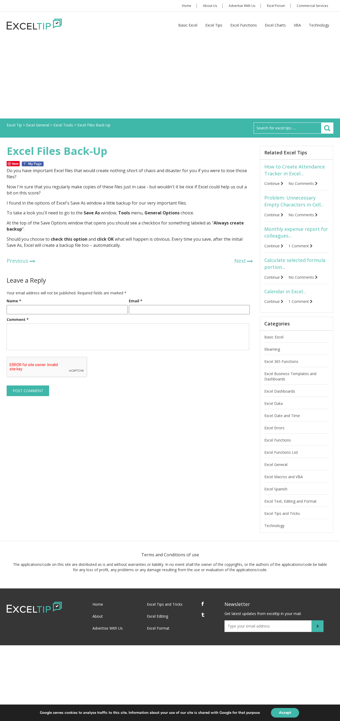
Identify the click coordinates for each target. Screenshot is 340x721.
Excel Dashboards (279, 391)
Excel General (275, 464)
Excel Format (158, 628)
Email (135, 300)
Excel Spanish (275, 488)
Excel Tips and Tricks (282, 513)
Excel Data (273, 403)
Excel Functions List (281, 452)
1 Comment (299, 245)
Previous (17, 260)
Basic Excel (187, 25)
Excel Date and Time (282, 415)
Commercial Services (312, 5)
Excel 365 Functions (281, 361)
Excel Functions (243, 25)
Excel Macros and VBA (283, 476)
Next (240, 260)
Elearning (272, 349)
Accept (285, 712)
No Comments (301, 183)
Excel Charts (275, 25)
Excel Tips (213, 25)
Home (186, 5)
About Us (210, 5)
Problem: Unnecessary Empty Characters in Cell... (294, 201)
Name (14, 300)
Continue (272, 183)
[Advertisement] (170, 78)
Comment (18, 319)
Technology (319, 25)
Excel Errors (274, 427)
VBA (297, 25)
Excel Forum (276, 5)
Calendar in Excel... (285, 291)
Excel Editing (157, 616)
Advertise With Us (242, 5)
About (97, 616)
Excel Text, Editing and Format (290, 501)
